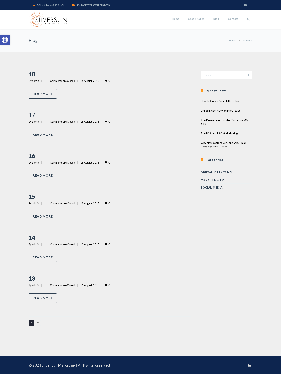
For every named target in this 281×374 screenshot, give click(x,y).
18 (32, 73)
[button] (5, 40)
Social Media (212, 187)
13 (32, 278)
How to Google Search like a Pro (220, 101)
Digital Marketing (216, 172)
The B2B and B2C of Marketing (219, 133)
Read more (43, 94)
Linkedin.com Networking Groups (220, 110)
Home (175, 18)
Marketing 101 (213, 179)
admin (35, 80)
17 (32, 114)
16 (32, 155)
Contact (233, 18)
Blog (216, 18)
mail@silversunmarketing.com (93, 4)
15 (32, 196)
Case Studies (196, 18)
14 (32, 237)
